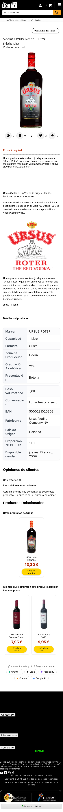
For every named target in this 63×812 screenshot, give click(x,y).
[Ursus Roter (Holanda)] (31, 537)
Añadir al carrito (31, 571)
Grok (32, 671)
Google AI (41, 678)
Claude (23, 678)
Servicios (6, 747)
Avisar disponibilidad (32, 806)
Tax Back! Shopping (50, 753)
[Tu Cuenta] (40, 5)
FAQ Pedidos (34, 741)
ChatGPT (16, 671)
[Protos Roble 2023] (44, 614)
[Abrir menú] (59, 4)
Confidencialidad (37, 738)
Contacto (6, 714)
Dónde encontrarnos (46, 744)
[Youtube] (1, 772)
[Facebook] (5, 772)
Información (8, 735)
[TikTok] (13, 772)
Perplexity (49, 671)
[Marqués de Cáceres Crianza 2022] (17, 614)
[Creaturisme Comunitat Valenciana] (30, 797)
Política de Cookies (20, 744)
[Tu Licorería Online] (9, 4)
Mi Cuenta (8, 750)
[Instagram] (9, 772)
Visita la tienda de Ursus (45, 31)
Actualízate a (31, 750)
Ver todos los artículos (15, 711)
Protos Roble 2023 (43, 636)
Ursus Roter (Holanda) (31, 558)
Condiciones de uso (13, 738)
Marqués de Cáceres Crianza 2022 (17, 636)
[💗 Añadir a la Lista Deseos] (19, 135)
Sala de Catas (9, 756)
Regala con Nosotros (23, 753)
